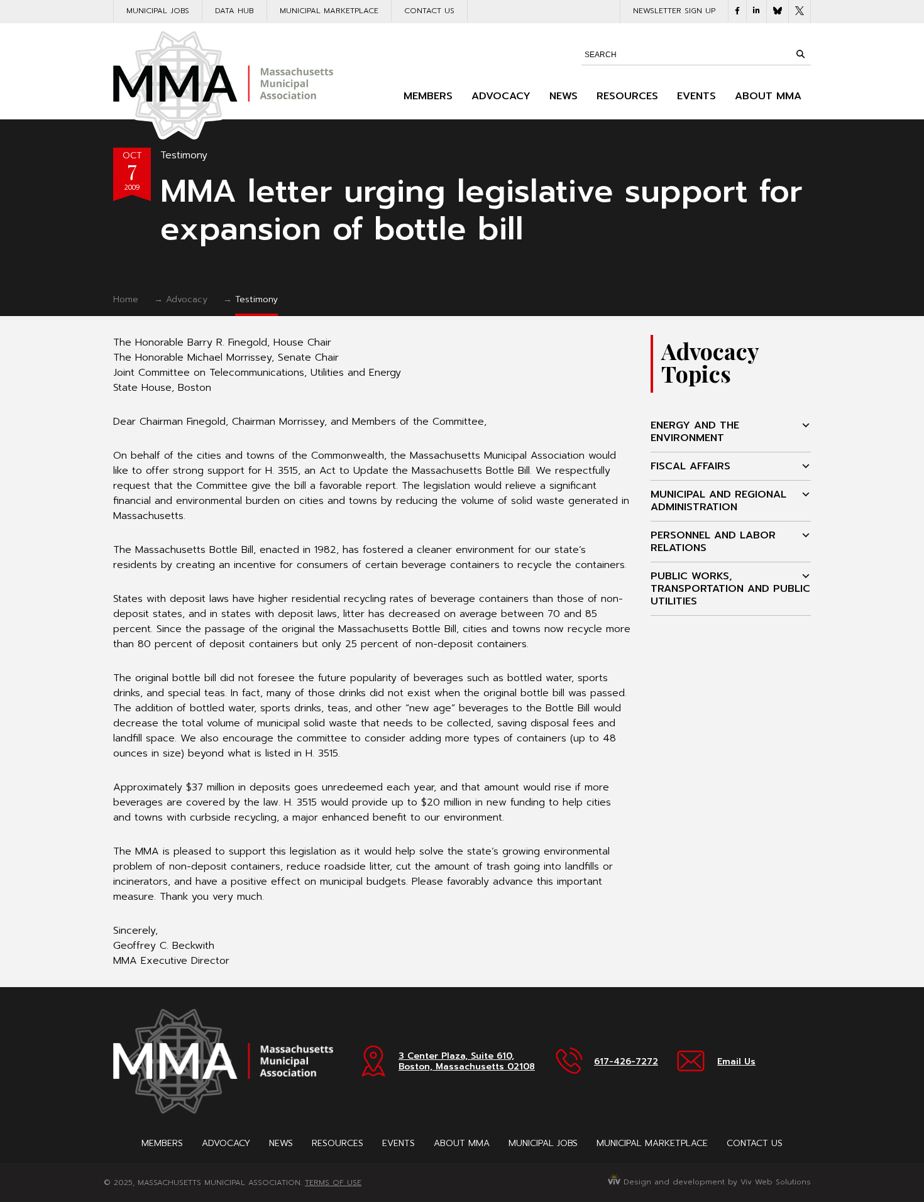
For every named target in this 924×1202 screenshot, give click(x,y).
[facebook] (737, 10)
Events (696, 96)
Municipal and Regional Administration (718, 501)
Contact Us (429, 10)
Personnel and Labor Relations (713, 541)
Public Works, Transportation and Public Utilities (730, 589)
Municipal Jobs (157, 10)
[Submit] (800, 54)
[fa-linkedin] (756, 10)
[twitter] (799, 11)
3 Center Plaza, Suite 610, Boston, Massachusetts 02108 (467, 1061)
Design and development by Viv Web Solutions (715, 1182)
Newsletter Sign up (674, 10)
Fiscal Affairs (690, 466)
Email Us (736, 1061)
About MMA (768, 96)
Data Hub (234, 10)
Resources (627, 96)
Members (428, 96)
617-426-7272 (626, 1061)
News (563, 96)
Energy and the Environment (695, 431)
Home (125, 299)
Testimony (183, 155)
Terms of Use (333, 1182)
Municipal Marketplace (329, 10)
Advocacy (501, 96)
